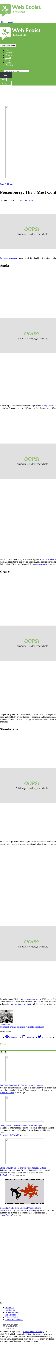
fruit (2, 1027)
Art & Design (6, 1215)
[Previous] (1, 1052)
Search (6, 75)
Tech (7, 60)
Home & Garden (7, 1092)
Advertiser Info (11, 1312)
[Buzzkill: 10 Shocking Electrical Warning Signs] (24, 1203)
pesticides (21, 1027)
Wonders (9, 65)
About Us (9, 1307)
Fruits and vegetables (9, 258)
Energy (8, 50)
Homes (8, 55)
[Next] (5, 1052)
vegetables (30, 1027)
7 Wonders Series (7, 1175)
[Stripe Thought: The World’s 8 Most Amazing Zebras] (24, 1163)
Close (3, 80)
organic (13, 1027)
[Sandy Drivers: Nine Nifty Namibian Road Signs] (24, 1121)
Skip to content (6, 22)
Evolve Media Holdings (33, 1331)
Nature (8, 57)
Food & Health (6, 184)
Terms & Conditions (14, 1319)
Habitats (9, 53)
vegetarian (39, 1027)
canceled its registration (20, 1004)
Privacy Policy (11, 1317)
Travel (8, 62)
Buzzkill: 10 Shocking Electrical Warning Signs (20, 1208)
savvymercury (41, 564)
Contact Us (10, 1310)
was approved (33, 999)
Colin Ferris (28, 200)
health (6, 1027)
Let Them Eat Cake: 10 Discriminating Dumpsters (21, 1085)
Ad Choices (10, 1315)
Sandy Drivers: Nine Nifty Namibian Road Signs (21, 1125)
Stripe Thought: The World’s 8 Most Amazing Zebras (23, 1168)
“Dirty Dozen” (48, 406)
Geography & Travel (9, 1135)
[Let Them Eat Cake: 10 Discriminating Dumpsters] (24, 1081)
